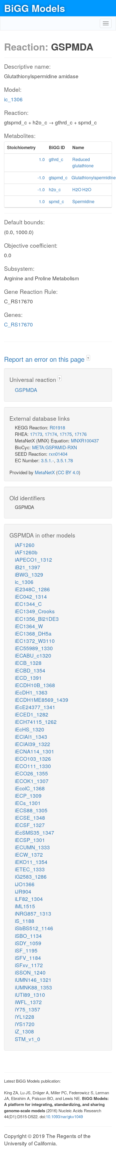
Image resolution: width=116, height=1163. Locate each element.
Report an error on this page (45, 359)
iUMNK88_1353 (33, 987)
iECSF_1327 (30, 824)
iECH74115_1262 (36, 721)
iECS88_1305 (31, 810)
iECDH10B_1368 (35, 685)
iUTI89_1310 (30, 994)
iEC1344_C (28, 603)
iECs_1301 (28, 802)
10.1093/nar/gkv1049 (64, 1116)
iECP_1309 (28, 795)
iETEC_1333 (30, 869)
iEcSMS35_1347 (34, 832)
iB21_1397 (27, 567)
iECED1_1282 (31, 714)
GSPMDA (26, 389)
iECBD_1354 (30, 670)
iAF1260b (26, 552)
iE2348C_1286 (32, 589)
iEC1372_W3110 (35, 640)
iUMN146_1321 (33, 979)
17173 (36, 433)
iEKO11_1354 (31, 861)
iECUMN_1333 (32, 847)
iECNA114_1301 (34, 751)
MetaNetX (45, 472)
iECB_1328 (28, 662)
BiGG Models (34, 8)
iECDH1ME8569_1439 (41, 699)
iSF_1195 (26, 950)
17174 (51, 433)
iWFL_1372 (28, 1001)
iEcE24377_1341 (35, 707)
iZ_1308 (24, 1031)
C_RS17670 (18, 324)
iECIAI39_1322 (32, 743)
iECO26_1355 (31, 773)
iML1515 (25, 906)
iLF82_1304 (29, 898)
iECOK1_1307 (32, 780)
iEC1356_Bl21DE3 (37, 618)
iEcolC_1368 (30, 788)
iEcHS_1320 (29, 729)
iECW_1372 (29, 854)
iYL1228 (24, 1016)
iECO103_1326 (33, 758)
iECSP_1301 (30, 839)
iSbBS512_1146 (34, 928)
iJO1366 (25, 884)
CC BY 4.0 (68, 472)
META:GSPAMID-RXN (54, 447)
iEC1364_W (29, 626)
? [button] (88, 358)
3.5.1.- (47, 460)
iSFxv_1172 (29, 965)
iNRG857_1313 (33, 913)
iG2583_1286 (31, 876)
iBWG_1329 (29, 574)
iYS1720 (25, 1023)
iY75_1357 (27, 1009)
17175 (66, 433)
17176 (80, 433)
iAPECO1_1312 (33, 559)
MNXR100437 (85, 440)
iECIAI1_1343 (31, 736)
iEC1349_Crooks (35, 611)
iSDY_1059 (28, 943)
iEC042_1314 (31, 596)
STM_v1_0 (27, 1038)
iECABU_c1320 (33, 655)
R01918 (57, 427)
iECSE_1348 (30, 817)
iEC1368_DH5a (33, 633)
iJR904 (23, 891)
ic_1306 (13, 99)
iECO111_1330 (33, 765)
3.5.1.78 (65, 460)
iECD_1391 (28, 677)
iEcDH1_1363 (31, 692)
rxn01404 (58, 453)
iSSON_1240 (30, 972)
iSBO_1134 (28, 935)
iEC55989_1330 (34, 648)
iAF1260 (25, 544)
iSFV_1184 (28, 957)
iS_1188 (24, 920)
